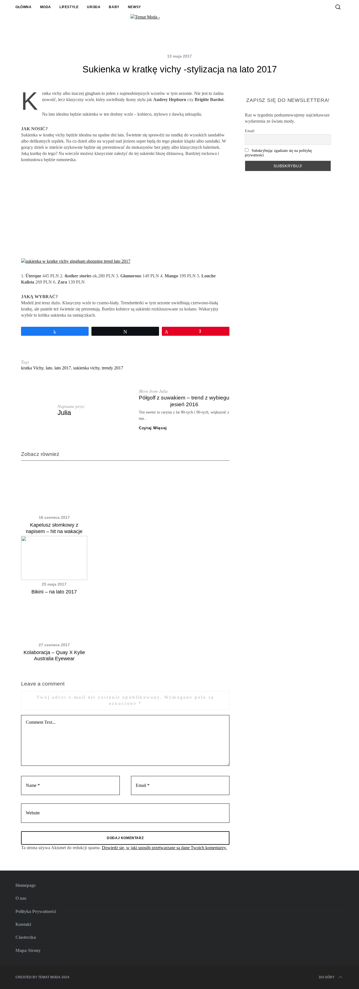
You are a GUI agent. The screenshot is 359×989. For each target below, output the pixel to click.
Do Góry (327, 977)
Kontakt (23, 924)
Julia (64, 412)
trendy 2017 (112, 368)
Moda (45, 7)
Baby (114, 7)
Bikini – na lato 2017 (54, 592)
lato (49, 368)
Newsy (134, 7)
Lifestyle (69, 7)
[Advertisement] (125, 210)
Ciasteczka (25, 937)
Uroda (93, 7)
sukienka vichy (86, 368)
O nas (20, 898)
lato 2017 (62, 368)
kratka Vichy (32, 368)
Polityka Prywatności (35, 911)
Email (249, 131)
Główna (23, 7)
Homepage (25, 885)
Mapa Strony (28, 950)
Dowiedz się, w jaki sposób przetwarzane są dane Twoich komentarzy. (164, 847)
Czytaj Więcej (153, 428)
